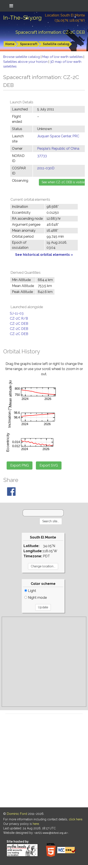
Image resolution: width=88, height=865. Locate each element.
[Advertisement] (44, 662)
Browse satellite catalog (22, 57)
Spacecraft (28, 44)
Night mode (37, 598)
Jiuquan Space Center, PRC (58, 136)
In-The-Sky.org (22, 18)
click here (75, 819)
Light (31, 591)
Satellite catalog (56, 44)
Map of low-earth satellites (63, 57)
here (36, 823)
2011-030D (45, 168)
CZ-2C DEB (19, 324)
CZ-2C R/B (19, 318)
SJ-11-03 (16, 313)
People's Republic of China (58, 148)
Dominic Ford (17, 814)
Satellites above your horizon (25, 62)
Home (10, 44)
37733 (42, 156)
